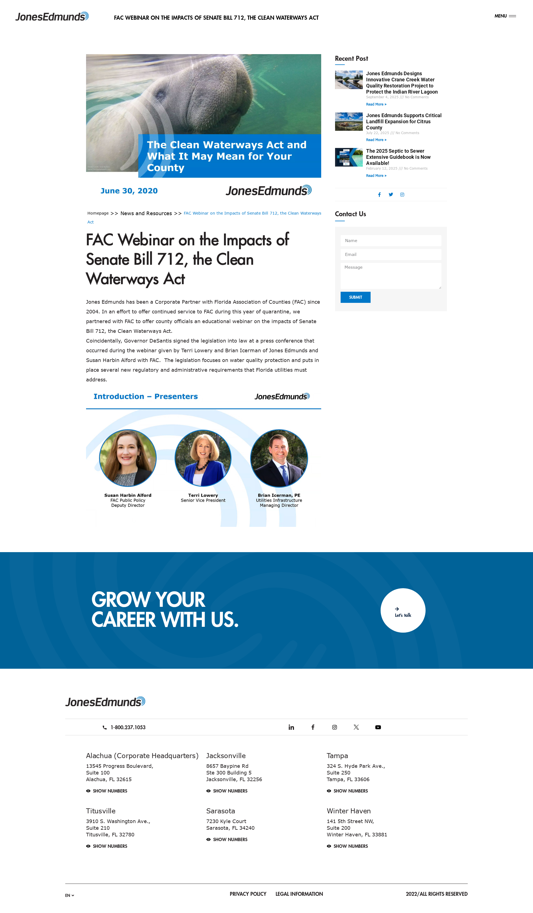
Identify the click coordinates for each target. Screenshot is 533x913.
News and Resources (146, 213)
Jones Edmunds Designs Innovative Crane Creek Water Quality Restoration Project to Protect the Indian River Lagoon (402, 83)
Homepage (98, 213)
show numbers (110, 791)
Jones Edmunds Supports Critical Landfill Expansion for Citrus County (404, 121)
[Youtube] (378, 727)
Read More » (376, 104)
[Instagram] (334, 727)
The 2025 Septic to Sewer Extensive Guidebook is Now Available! (398, 157)
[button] (144, 788)
